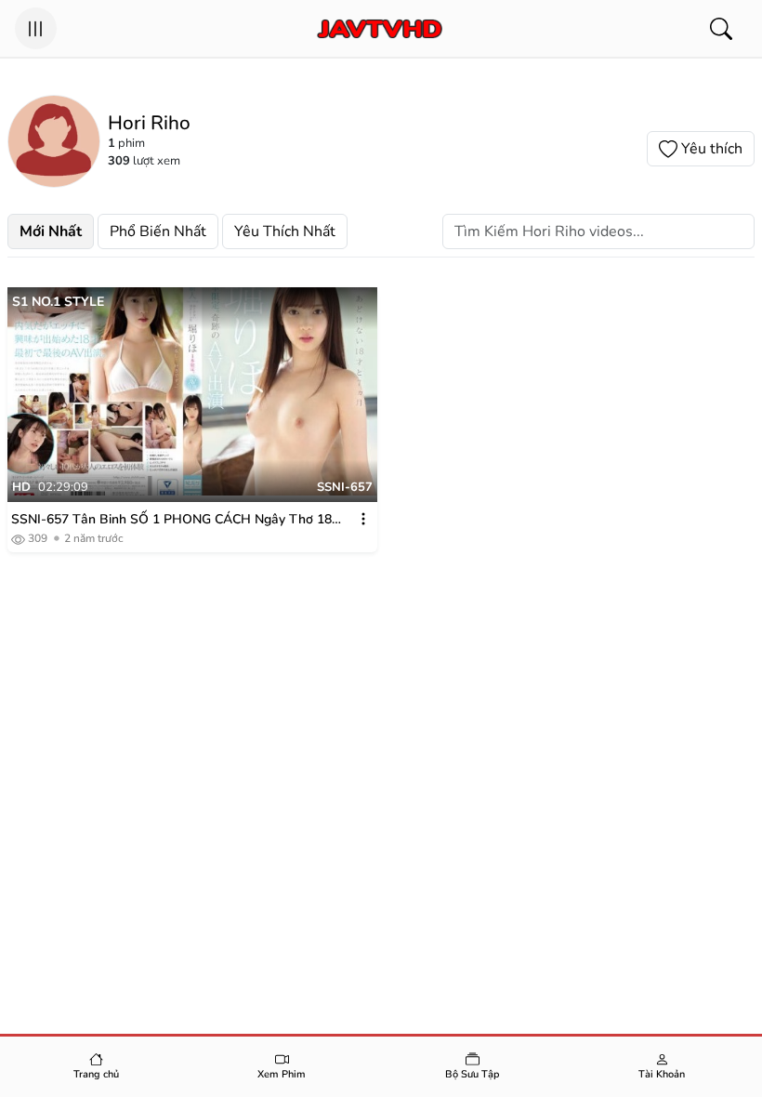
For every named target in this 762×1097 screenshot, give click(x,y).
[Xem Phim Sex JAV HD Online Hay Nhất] (378, 29)
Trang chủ (96, 1074)
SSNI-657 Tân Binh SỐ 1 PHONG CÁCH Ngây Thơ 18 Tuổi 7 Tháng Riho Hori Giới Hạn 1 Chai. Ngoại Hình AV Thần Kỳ (174, 519)
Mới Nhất (51, 231)
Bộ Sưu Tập (472, 1074)
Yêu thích (711, 149)
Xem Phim (281, 1074)
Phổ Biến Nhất (158, 231)
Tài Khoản (661, 1074)
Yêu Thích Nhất (284, 231)
